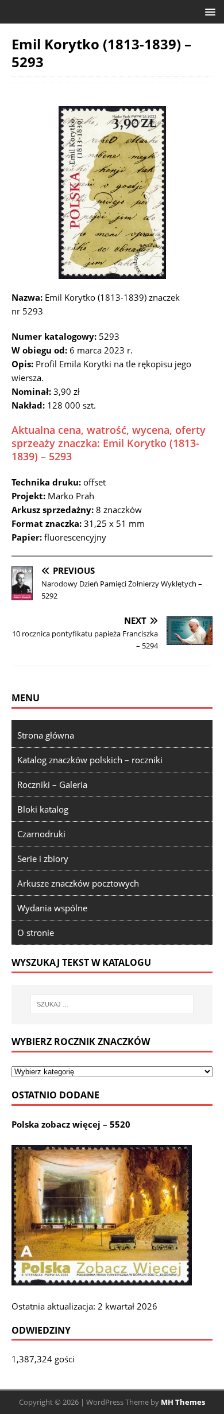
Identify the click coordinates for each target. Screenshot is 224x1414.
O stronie (35, 932)
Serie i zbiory (42, 858)
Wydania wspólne (52, 908)
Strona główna (45, 735)
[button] (208, 11)
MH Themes (183, 1402)
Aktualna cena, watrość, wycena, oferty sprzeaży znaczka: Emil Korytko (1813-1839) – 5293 (108, 443)
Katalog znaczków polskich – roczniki (90, 760)
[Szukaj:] (112, 1004)
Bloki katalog (42, 809)
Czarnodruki (41, 834)
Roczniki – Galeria (52, 784)
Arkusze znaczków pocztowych (78, 883)
